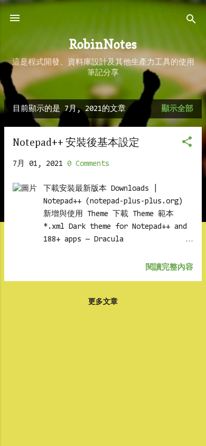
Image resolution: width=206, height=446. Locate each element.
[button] (187, 144)
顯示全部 (177, 109)
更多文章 (103, 302)
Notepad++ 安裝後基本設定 (76, 142)
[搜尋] (191, 21)
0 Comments (88, 164)
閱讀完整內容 (169, 268)
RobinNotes (103, 44)
